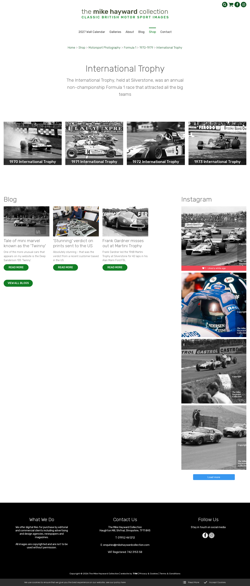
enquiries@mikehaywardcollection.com (126, 545)
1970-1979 (146, 47)
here (123, 582)
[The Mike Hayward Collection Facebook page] (237, 4)
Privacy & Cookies (148, 573)
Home (71, 47)
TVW (135, 573)
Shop (82, 47)
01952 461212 (126, 537)
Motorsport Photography (105, 47)
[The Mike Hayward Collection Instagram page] (243, 4)
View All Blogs (18, 283)
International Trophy (169, 47)
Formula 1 (130, 47)
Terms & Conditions (170, 573)
